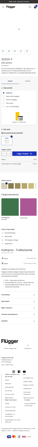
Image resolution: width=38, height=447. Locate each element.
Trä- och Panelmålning (12, 106)
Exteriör (27, 81)
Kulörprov (9, 93)
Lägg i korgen (22, 154)
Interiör (10, 81)
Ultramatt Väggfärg (11, 99)
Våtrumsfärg (9, 103)
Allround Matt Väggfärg (12, 96)
